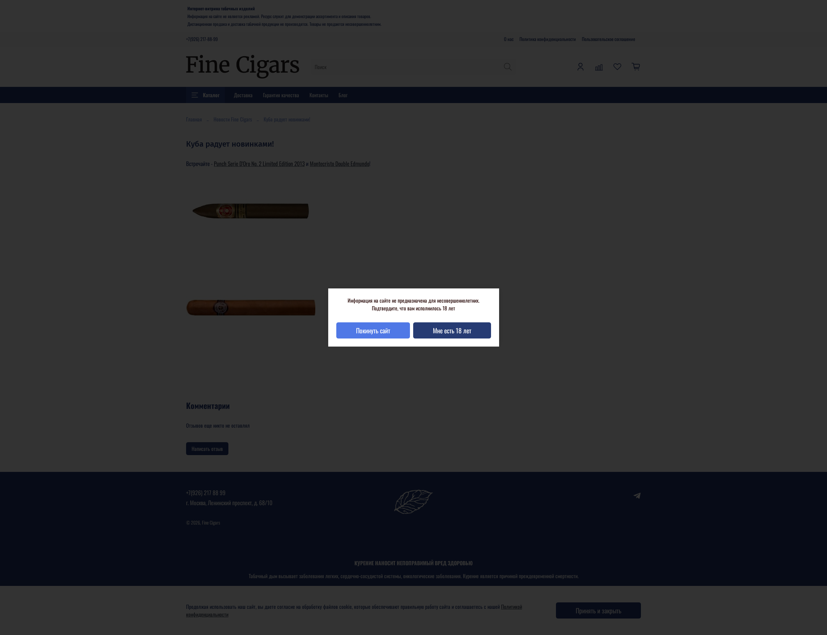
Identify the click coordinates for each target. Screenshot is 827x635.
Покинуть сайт (373, 330)
